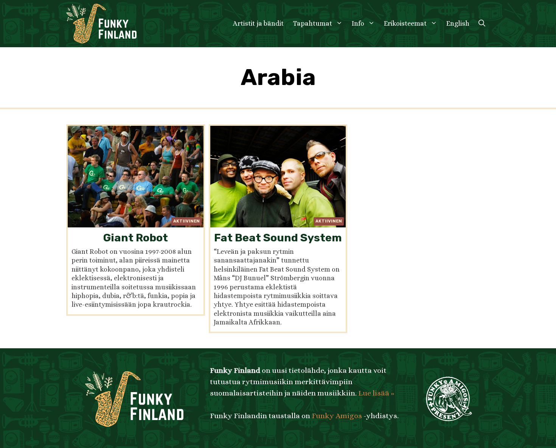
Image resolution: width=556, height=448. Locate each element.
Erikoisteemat (405, 23)
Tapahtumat (312, 23)
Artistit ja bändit (258, 23)
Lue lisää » (376, 393)
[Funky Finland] (101, 23)
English (457, 23)
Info (358, 23)
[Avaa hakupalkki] (482, 23)
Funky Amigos (337, 415)
